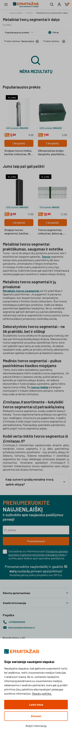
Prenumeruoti (36, 541)
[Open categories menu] (6, 4)
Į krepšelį (19, 143)
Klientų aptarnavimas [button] (16, 593)
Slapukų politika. (42, 693)
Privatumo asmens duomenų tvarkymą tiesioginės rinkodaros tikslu (38, 553)
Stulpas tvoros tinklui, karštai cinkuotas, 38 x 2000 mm (18, 152)
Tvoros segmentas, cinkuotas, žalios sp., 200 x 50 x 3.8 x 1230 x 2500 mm (51, 231)
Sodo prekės (16, 13)
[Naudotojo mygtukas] (59, 4)
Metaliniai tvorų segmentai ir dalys (52, 13)
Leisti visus (36, 704)
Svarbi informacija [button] (14, 603)
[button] (36, 481)
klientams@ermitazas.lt (21, 627)
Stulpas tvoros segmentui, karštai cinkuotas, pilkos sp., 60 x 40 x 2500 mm (17, 231)
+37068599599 (16, 621)
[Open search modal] (52, 4)
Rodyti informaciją (36, 725)
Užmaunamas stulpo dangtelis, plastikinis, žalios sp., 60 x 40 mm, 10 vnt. (51, 152)
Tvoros (29, 13)
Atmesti (36, 716)
